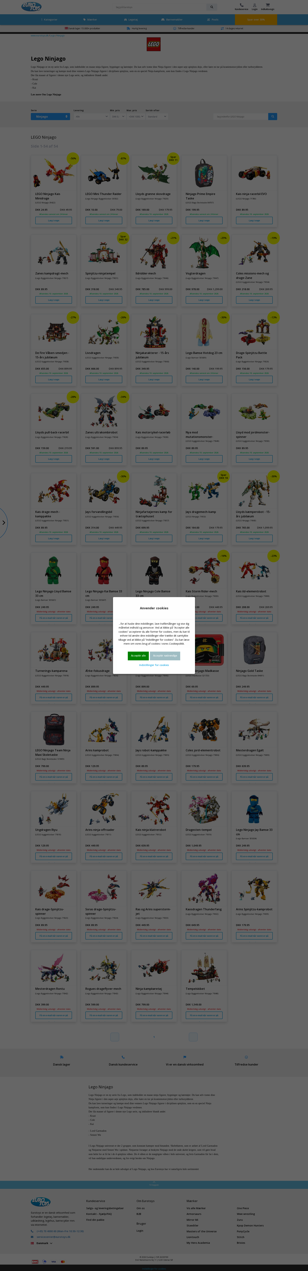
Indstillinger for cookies (154, 665)
